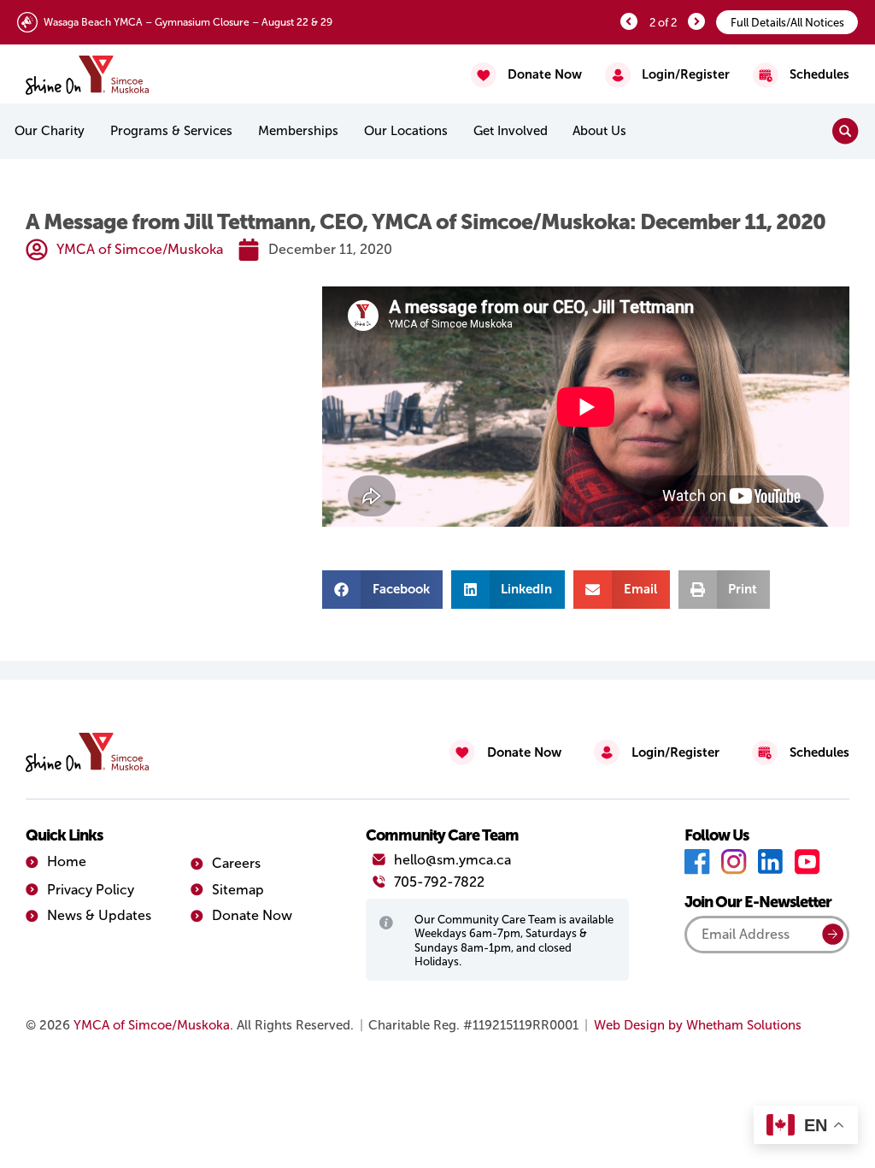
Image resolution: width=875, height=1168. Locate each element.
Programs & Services (171, 131)
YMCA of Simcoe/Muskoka (151, 1025)
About (599, 131)
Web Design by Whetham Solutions (698, 1025)
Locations (406, 131)
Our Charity (50, 131)
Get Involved (510, 131)
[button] (382, 589)
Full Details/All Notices (787, 22)
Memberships (298, 131)
